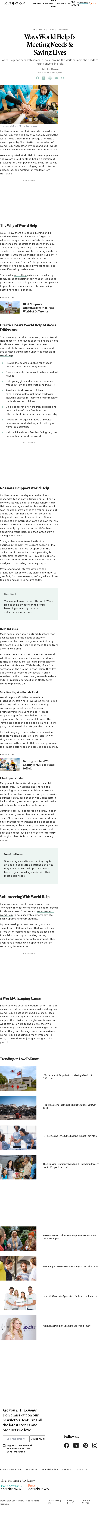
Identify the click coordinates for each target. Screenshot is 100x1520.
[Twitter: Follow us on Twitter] (76, 1445)
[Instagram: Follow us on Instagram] (94, 1445)
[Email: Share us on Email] (56, 78)
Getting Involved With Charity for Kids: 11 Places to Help (39, 764)
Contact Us (81, 1469)
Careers (66, 1469)
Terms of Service (86, 1501)
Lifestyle (41, 29)
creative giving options (26, 942)
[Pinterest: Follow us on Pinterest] (85, 1445)
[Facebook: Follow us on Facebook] (66, 1445)
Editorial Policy (50, 1469)
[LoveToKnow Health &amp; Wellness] (10, 1486)
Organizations (62, 29)
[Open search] (89, 3)
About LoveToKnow (10, 1469)
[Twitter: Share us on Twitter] (44, 78)
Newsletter (32, 1469)
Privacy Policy (70, 1501)
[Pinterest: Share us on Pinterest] (50, 78)
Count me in (38, 1438)
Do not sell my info (54, 1501)
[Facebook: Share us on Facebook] (37, 78)
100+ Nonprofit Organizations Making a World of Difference (38, 307)
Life (33, 29)
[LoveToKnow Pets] (38, 1486)
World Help (20, 275)
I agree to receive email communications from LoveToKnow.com (19, 1448)
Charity (51, 29)
